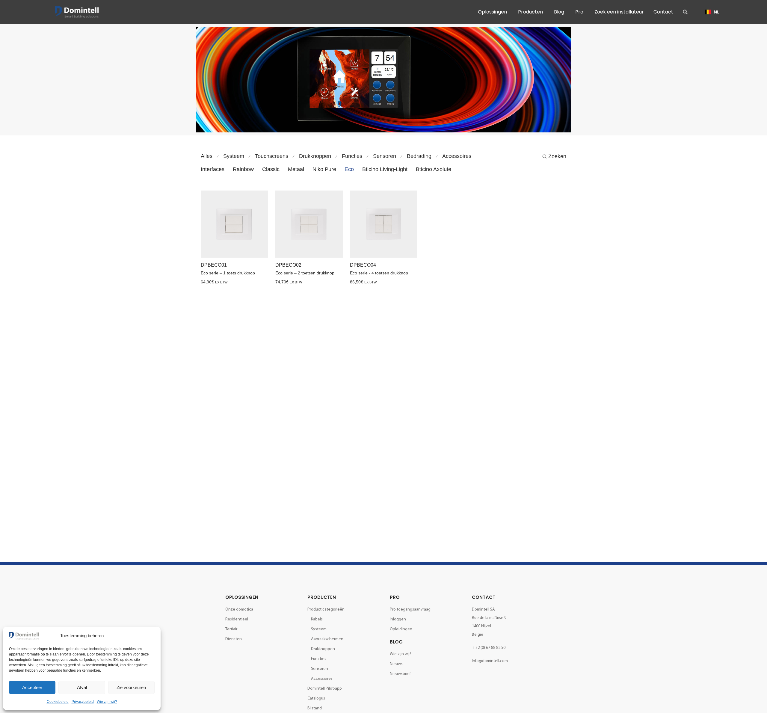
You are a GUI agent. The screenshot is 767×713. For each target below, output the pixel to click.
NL (716, 12)
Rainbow (243, 169)
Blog (396, 642)
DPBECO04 (363, 265)
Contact (484, 597)
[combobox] (712, 12)
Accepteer (32, 687)
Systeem (233, 156)
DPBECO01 (214, 265)
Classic (271, 169)
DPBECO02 (288, 265)
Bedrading (419, 156)
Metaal (296, 169)
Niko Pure (324, 169)
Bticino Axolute (433, 169)
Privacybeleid (83, 702)
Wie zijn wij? (107, 702)
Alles (206, 156)
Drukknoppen (315, 156)
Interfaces (212, 169)
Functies (352, 156)
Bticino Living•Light (384, 169)
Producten (321, 597)
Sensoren (384, 156)
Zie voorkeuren (131, 687)
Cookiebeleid (58, 702)
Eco (349, 169)
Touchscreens (271, 156)
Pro (395, 597)
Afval (82, 687)
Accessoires (456, 156)
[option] (712, 12)
